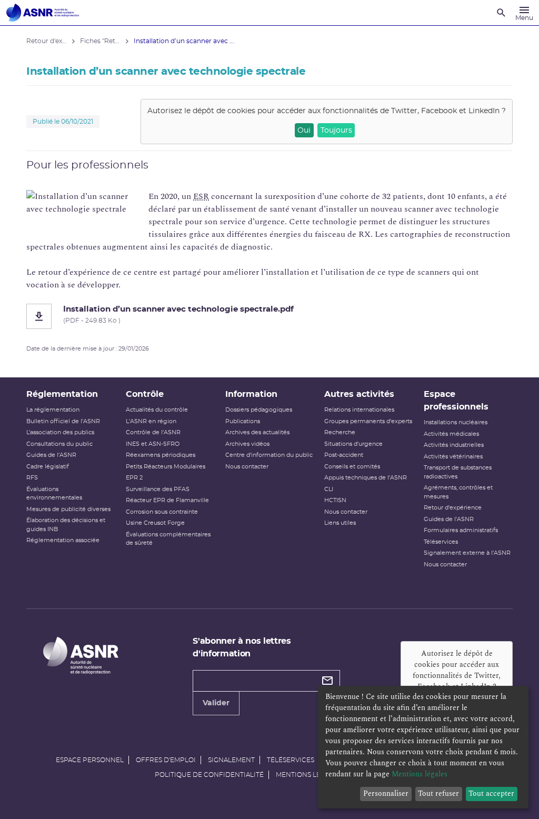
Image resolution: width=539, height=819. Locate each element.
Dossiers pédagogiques (258, 410)
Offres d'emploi (166, 760)
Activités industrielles (454, 445)
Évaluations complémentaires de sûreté (168, 539)
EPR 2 (134, 478)
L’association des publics (60, 432)
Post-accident (343, 455)
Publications (242, 421)
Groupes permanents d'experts (368, 421)
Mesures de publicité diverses (68, 509)
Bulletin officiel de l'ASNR (63, 421)
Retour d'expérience (453, 508)
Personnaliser (385, 793)
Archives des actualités (257, 432)
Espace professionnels (456, 400)
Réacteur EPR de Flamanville (167, 500)
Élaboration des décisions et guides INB (65, 524)
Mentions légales (308, 775)
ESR (201, 196)
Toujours (336, 130)
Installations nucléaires (455, 422)
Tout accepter (491, 793)
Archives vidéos (247, 444)
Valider (216, 703)
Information (251, 394)
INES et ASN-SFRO (152, 444)
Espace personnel (90, 760)
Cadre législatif (47, 467)
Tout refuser (438, 793)
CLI (328, 489)
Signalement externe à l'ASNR (467, 553)
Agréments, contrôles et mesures (458, 492)
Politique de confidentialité (209, 775)
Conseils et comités (352, 467)
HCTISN (335, 500)
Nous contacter (246, 467)
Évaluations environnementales (54, 493)
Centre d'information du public (269, 455)
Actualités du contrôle (157, 410)
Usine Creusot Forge (155, 523)
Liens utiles (340, 523)
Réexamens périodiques (160, 455)
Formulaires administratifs (461, 530)
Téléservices (441, 542)
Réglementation (62, 394)
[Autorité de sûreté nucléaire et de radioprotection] (42, 12)
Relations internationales (359, 410)
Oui (304, 130)
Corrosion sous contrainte (162, 512)
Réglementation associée (62, 540)
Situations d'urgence (353, 444)
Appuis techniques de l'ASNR (365, 478)
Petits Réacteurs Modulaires (165, 467)
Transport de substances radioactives (458, 472)
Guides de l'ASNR (51, 455)
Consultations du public (59, 444)
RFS (32, 478)
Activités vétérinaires (453, 457)
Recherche (339, 432)
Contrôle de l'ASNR (153, 432)
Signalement (231, 760)
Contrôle (145, 394)
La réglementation (52, 410)
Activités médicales (451, 434)
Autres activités (359, 394)
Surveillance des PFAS (157, 489)
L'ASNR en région (151, 421)
